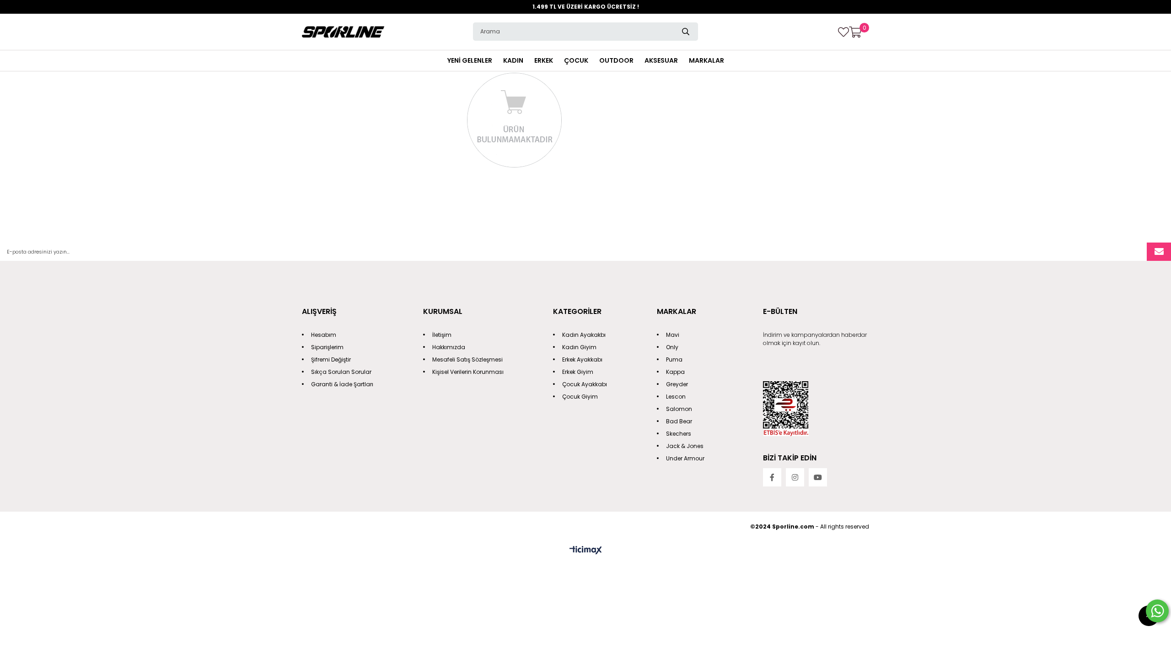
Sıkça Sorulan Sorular (341, 372)
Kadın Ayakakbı (584, 335)
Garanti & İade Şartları (342, 384)
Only (672, 347)
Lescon (676, 396)
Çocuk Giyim (580, 396)
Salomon (679, 409)
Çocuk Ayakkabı (584, 384)
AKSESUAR (661, 60)
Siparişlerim (327, 347)
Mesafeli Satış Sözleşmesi (467, 359)
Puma (674, 359)
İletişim (441, 335)
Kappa (675, 372)
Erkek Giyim (577, 372)
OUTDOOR (616, 60)
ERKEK (543, 60)
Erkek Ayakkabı (582, 359)
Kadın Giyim (579, 347)
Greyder (677, 384)
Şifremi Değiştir (331, 359)
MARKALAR (706, 60)
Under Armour (685, 458)
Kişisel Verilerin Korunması (468, 372)
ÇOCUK (576, 60)
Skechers (678, 434)
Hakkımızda (448, 347)
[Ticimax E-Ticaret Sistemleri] (585, 551)
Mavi (672, 335)
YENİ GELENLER (469, 60)
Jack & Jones (685, 446)
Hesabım (323, 335)
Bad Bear (679, 421)
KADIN (513, 60)
